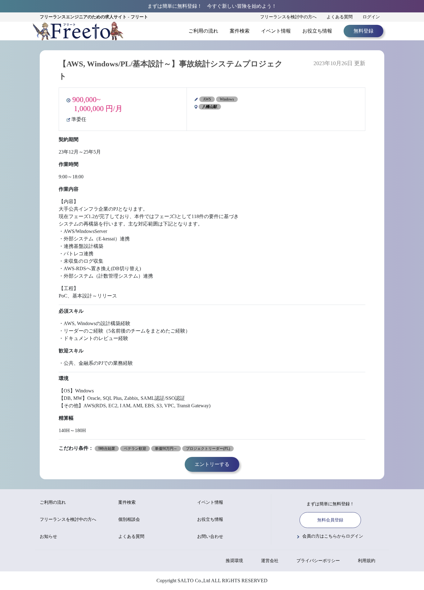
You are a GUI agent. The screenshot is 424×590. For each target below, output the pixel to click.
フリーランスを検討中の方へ (288, 17)
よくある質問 (340, 17)
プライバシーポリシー (318, 560)
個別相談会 (129, 519)
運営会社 (269, 560)
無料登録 (363, 31)
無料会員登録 (330, 520)
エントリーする (212, 464)
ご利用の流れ (203, 31)
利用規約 (366, 560)
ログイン (371, 17)
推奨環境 (234, 560)
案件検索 (240, 31)
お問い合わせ (210, 536)
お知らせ (48, 536)
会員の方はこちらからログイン (332, 536)
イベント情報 (276, 31)
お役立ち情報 (317, 31)
